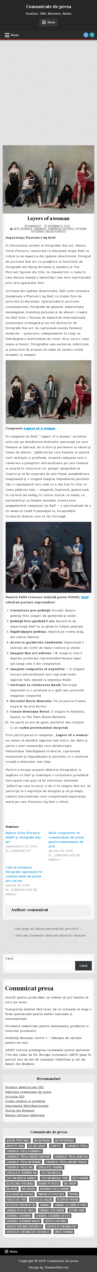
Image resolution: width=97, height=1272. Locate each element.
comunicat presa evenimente (24, 1151)
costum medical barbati (21, 1178)
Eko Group (70, 1183)
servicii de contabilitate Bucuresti (28, 1232)
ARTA (17, 229)
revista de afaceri (41, 1199)
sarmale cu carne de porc (70, 1205)
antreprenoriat (64, 1140)
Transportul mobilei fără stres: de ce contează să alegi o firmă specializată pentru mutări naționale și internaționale (48, 1014)
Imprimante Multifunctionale (26, 1106)
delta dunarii (80, 1178)
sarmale (45, 1205)
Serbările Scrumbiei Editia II (53, 1216)
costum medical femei (54, 1178)
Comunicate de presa (48, 7)
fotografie (37, 231)
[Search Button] (92, 34)
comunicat (34, 226)
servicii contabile (56, 1221)
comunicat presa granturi (71, 1156)
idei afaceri (28, 1189)
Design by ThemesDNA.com (49, 1267)
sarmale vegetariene (51, 1210)
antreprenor (42, 1140)
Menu (51, 22)
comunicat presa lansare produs (66, 1162)
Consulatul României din (21, 1173)
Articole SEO (15, 1096)
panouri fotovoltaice (51, 1194)
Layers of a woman (49, 218)
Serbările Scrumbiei (18, 1216)
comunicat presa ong (19, 1167)
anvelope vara (15, 1146)
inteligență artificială (19, 1194)
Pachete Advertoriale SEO (24, 1087)
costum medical (51, 1173)
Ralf (85, 597)
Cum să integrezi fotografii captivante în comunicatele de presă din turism (24, 874)
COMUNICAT (40, 229)
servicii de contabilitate (61, 1226)
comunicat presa (77, 1146)
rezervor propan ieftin (20, 1205)
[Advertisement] (48, 90)
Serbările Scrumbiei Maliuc (23, 1221)
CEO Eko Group (37, 1146)
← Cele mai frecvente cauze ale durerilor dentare (49, 935)
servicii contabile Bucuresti (24, 1226)
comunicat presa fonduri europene (28, 1156)
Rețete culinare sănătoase (25, 1115)
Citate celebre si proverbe (25, 1101)
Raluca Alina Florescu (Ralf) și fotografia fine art (23, 837)
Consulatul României (50, 1167)
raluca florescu (56, 231)
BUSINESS (26, 229)
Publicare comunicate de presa (28, 1092)
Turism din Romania (19, 1110)
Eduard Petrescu (48, 1183)
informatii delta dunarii (54, 1189)
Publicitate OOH (16, 1199)
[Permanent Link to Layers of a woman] (48, 179)
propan (73, 1194)
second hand (77, 1210)
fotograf (80, 229)
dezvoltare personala (20, 1183)
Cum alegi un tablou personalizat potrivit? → (48, 929)
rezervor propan (67, 1199)
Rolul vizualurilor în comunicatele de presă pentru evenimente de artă (66, 840)
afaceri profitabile (18, 1140)
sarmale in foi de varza (20, 1210)
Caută (9, 958)
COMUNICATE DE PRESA (61, 229)
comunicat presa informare (23, 1162)
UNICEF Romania (64, 1232)
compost (56, 1146)
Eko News (11, 1189)
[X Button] (85, 34)
